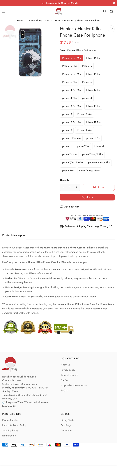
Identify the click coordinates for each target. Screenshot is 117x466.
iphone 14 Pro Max (72, 91)
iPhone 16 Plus (70, 66)
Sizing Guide (67, 420)
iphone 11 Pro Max (72, 139)
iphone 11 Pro (94, 139)
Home (20, 20)
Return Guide (9, 435)
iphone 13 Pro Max (72, 107)
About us (65, 364)
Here (18, 380)
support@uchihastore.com (74, 385)
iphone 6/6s (69, 171)
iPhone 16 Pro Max (72, 58)
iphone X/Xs (83, 147)
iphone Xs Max (70, 155)
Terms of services (69, 375)
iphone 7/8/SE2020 (73, 163)
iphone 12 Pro (94, 123)
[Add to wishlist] (111, 28)
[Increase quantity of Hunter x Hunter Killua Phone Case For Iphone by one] (76, 187)
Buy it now (87, 197)
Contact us (66, 430)
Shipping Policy (10, 430)
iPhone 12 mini (85, 131)
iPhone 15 (88, 82)
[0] (111, 11)
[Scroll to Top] (111, 449)
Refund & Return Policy (14, 425)
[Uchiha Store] (58, 11)
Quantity (64, 180)
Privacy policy (68, 370)
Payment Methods (11, 420)
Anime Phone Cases (39, 20)
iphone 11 (67, 147)
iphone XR (100, 147)
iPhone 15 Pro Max (72, 74)
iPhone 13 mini (85, 115)
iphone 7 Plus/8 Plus (93, 155)
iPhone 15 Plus (70, 82)
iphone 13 (68, 115)
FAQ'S (64, 390)
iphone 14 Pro (94, 91)
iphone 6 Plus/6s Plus (99, 163)
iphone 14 (88, 98)
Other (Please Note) (90, 171)
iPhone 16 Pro (94, 58)
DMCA (64, 380)
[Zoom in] (52, 31)
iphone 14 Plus (70, 98)
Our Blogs (66, 425)
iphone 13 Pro (94, 107)
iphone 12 (68, 131)
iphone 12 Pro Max (72, 123)
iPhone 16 (88, 66)
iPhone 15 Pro (94, 74)
